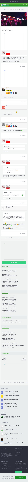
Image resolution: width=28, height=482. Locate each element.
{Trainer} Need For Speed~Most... (9, 299)
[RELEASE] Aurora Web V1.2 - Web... (10, 270)
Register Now (18, 472)
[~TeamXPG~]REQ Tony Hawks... (9, 310)
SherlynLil (4, 286)
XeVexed (4, 30)
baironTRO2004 (5, 343)
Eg (1, 392)
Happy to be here (6, 274)
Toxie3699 (4, 335)
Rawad (3, 271)
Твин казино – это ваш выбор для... (10, 281)
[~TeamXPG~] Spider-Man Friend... (9, 306)
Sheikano (4, 332)
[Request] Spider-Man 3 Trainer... (9, 296)
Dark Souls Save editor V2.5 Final (11, 425)
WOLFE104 (23, 361)
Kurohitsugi (4, 339)
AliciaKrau (4, 282)
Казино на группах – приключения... (12, 395)
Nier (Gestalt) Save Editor (7, 338)
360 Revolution (4, 463)
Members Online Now (6, 317)
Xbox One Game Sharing (6, 466)
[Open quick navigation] (27, 9)
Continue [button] (21, 477)
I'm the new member (6, 277)
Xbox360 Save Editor (6, 330)
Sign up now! (14, 262)
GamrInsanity (9, 123)
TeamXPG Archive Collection (10, 429)
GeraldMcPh (4, 279)
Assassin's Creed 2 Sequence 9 (9, 334)
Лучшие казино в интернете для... (9, 285)
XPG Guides (3, 465)
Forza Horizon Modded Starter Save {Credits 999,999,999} (13, 434)
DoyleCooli (4, 275)
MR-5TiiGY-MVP (9, 206)
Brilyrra (3, 347)
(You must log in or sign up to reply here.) (14, 237)
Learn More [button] (4, 480)
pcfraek (3, 320)
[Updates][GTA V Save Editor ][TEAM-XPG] (13, 442)
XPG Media (17, 455)
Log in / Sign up (20, 5)
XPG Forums (17, 452)
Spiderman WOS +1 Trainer (8, 303)
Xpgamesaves (4, 450)
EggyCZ (3, 297)
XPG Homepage (18, 450)
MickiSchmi (6, 396)
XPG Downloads (18, 454)
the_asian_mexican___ (10, 320)
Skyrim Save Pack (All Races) (8, 341)
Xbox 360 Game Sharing (6, 468)
